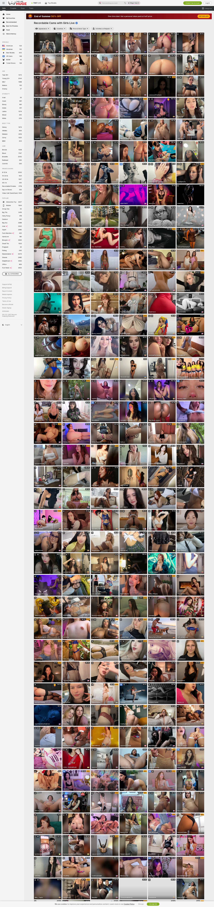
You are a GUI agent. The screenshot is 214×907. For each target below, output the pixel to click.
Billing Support (7, 288)
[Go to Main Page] (18, 3)
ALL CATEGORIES (13, 274)
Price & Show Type (79, 29)
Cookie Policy (129, 904)
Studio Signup (6, 308)
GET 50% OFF (203, 16)
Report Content (7, 291)
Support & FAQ (7, 284)
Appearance (43, 29)
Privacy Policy (6, 298)
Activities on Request (103, 29)
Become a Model (7, 304)
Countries (60, 29)
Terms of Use (6, 301)
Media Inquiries (7, 294)
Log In (208, 3)
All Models (5, 311)
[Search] (125, 3)
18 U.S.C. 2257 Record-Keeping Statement (9, 315)
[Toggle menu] (3, 3)
